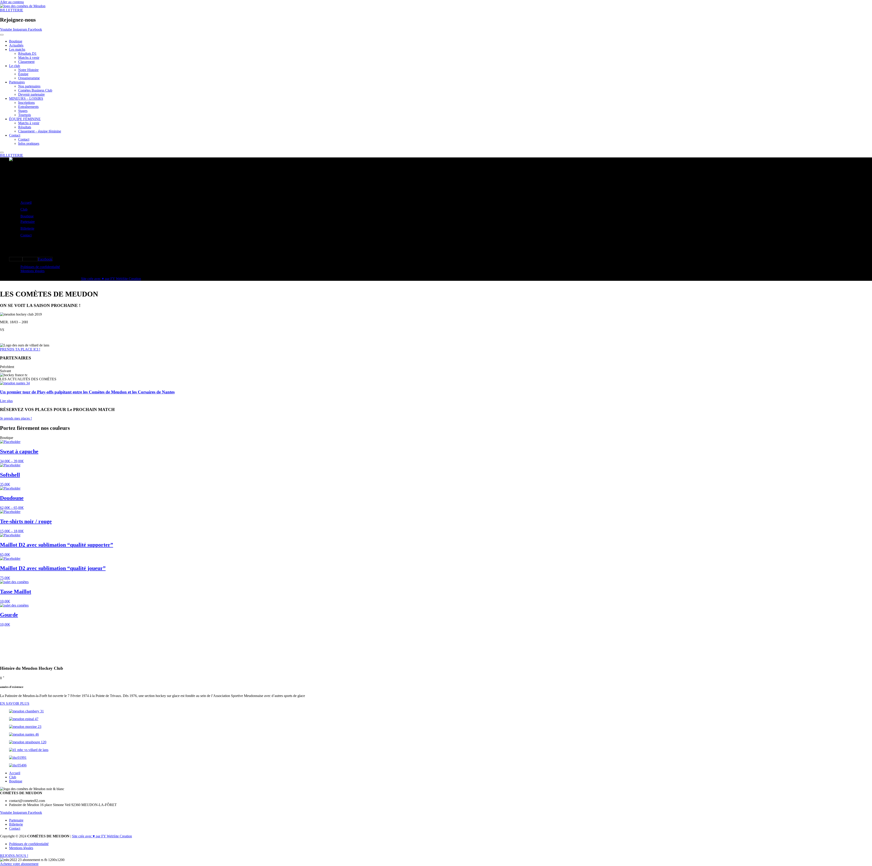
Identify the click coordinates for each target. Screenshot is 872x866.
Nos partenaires (29, 86)
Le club (14, 66)
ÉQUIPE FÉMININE (25, 119)
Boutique (15, 41)
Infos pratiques (28, 143)
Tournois (24, 115)
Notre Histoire (28, 70)
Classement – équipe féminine (39, 131)
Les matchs (17, 49)
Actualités (16, 45)
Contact (14, 135)
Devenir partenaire (31, 94)
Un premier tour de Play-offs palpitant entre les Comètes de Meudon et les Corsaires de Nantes (87, 392)
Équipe (23, 74)
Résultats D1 (27, 53)
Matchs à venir (28, 58)
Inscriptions (26, 103)
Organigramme (29, 78)
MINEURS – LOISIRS (26, 98)
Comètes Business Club (35, 90)
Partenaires (17, 82)
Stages (22, 111)
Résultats (24, 127)
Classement (26, 62)
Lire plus (6, 401)
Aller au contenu (12, 2)
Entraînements (28, 107)
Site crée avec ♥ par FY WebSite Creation (111, 279)
